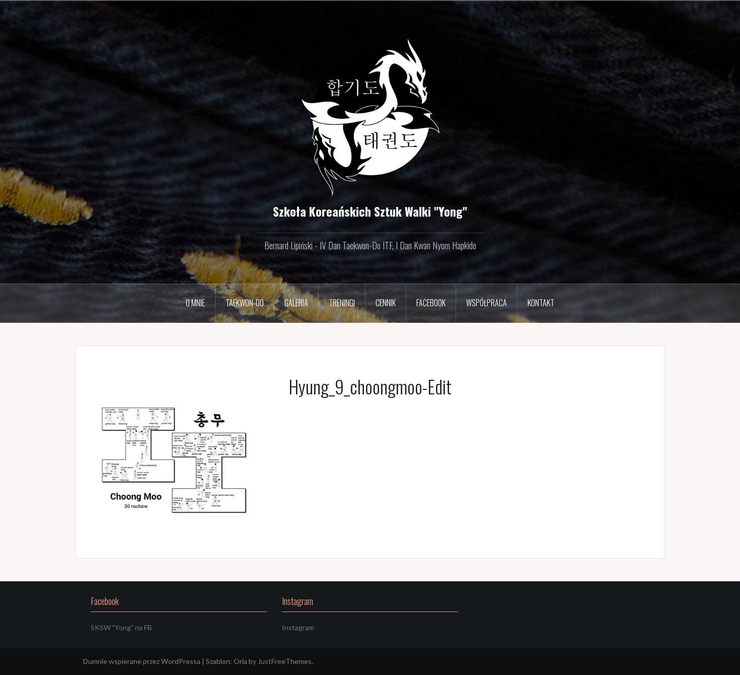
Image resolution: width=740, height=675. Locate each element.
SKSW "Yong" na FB (121, 627)
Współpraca (486, 303)
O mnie (195, 303)
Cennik (386, 303)
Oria (240, 661)
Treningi (342, 303)
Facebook (431, 303)
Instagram (298, 627)
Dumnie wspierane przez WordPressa (141, 661)
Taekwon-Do (245, 303)
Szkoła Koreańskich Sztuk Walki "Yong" (370, 211)
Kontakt (541, 303)
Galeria (296, 303)
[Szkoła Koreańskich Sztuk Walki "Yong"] (370, 114)
